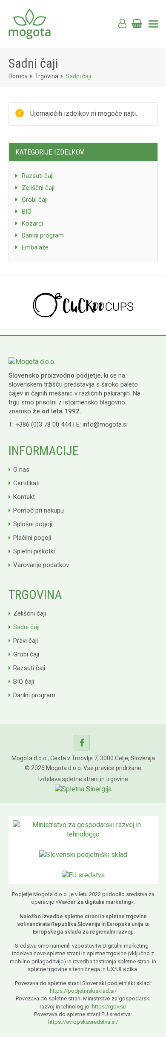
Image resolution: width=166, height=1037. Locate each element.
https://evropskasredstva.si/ (83, 1022)
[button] (13, 12)
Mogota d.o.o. (64, 768)
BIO (26, 211)
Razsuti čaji (38, 176)
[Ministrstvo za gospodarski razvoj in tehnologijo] (83, 829)
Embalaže (35, 247)
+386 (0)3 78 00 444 (43, 424)
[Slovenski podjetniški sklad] (83, 854)
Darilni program (43, 235)
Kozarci (32, 223)
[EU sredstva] (83, 875)
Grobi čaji (35, 199)
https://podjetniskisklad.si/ (83, 991)
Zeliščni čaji (38, 188)
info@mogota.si (105, 424)
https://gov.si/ (109, 1006)
